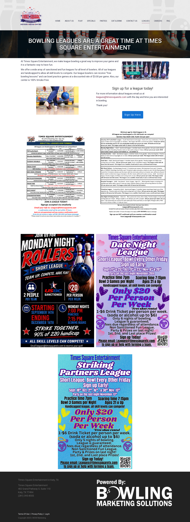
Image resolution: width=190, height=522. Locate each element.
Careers (158, 21)
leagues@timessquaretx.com (111, 97)
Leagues (146, 21)
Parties (103, 21)
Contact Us (131, 21)
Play (80, 21)
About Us (69, 21)
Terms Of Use (23, 514)
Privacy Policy (37, 514)
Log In (47, 514)
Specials (91, 21)
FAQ (168, 21)
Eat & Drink (117, 21)
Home (57, 21)
